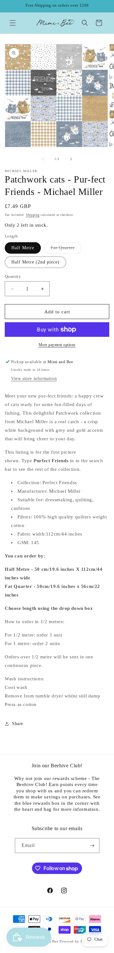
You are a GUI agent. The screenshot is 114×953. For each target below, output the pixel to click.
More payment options (57, 345)
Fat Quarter (66, 249)
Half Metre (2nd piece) (35, 262)
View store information (34, 378)
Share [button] (17, 723)
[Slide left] (43, 159)
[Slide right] (71, 159)
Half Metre (22, 247)
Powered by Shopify (77, 941)
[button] (13, 23)
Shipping (33, 215)
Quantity (13, 276)
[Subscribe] (92, 845)
